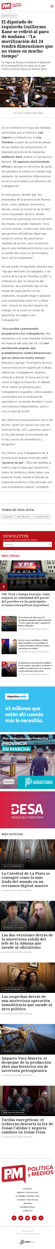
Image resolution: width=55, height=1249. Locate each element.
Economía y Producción (27, 1196)
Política (27, 1189)
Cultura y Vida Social (27, 1200)
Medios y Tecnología (27, 1192)
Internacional (27, 1207)
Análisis (28, 1203)
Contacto (28, 1211)
